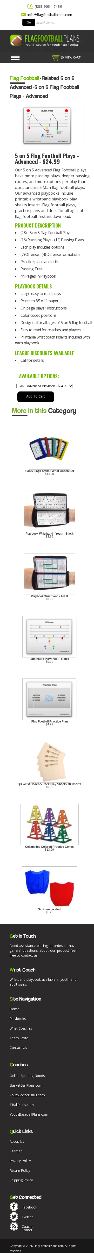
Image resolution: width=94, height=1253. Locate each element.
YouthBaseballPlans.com (29, 1114)
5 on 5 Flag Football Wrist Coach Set (49, 471)
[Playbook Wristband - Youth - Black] (49, 531)
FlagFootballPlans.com (49, 1246)
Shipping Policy (21, 1180)
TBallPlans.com (22, 1104)
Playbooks (18, 1018)
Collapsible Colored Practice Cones (49, 846)
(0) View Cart (71, 57)
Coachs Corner (27, 1228)
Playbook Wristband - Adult (49, 596)
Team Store (19, 1038)
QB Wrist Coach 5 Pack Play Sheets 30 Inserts (49, 784)
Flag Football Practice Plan (49, 721)
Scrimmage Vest (49, 909)
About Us (17, 1141)
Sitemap (16, 1151)
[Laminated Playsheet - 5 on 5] (49, 656)
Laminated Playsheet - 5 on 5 (49, 659)
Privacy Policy (20, 1160)
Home (14, 1009)
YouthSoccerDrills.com (27, 1095)
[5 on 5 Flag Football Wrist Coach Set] (49, 468)
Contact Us (18, 1047)
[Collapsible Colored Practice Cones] (49, 844)
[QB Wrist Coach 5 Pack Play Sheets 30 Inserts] (49, 781)
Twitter (27, 1217)
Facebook (29, 1207)
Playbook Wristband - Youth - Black (50, 533)
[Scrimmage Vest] (49, 907)
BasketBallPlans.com (26, 1085)
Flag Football (24, 78)
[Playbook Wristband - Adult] (49, 594)
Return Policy (20, 1170)
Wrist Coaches (21, 1028)
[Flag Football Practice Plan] (49, 719)
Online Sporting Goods (27, 1075)
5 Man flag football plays (62, 187)
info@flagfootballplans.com (49, 14)
